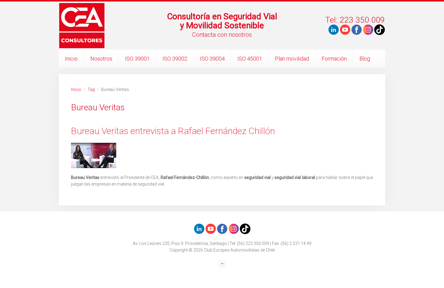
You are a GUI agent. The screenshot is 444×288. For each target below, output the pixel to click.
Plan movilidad (292, 58)
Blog (364, 58)
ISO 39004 (212, 58)
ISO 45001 (249, 58)
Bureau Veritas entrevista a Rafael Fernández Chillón (173, 131)
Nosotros (101, 58)
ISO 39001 (137, 58)
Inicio (71, 58)
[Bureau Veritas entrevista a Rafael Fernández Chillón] (222, 155)
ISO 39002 (174, 58)
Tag (91, 89)
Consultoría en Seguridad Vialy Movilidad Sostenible (222, 20)
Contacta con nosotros (222, 34)
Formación (334, 58)
